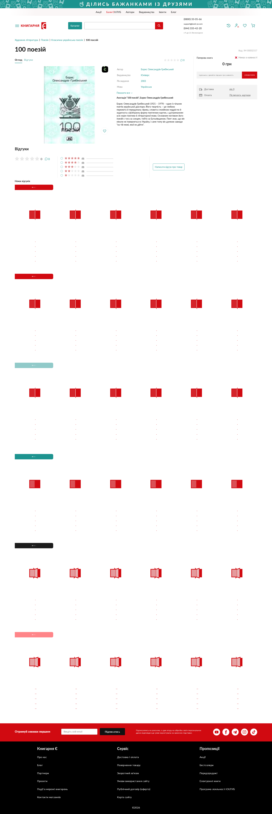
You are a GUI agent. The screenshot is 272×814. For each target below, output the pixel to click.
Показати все (124, 92)
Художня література (26, 39)
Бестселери (206, 765)
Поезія (44, 39)
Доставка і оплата (128, 756)
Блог (40, 765)
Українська (146, 86)
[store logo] (34, 25)
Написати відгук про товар (168, 167)
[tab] (99, 149)
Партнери (43, 773)
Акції (203, 756)
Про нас (42, 756)
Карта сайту (124, 797)
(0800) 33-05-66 (193, 19)
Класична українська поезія (67, 39)
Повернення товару (128, 765)
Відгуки (28, 59)
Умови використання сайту (133, 780)
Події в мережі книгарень (52, 789)
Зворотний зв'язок (128, 773)
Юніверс (145, 75)
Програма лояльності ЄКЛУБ (217, 789)
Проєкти (42, 780)
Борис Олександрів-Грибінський (157, 69)
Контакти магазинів (49, 797)
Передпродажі (208, 773)
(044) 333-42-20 (193, 28)
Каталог (75, 25)
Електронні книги (210, 780)
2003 (143, 81)
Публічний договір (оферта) (133, 789)
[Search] (159, 25)
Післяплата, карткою (240, 95)
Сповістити (249, 75)
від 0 (232, 89)
